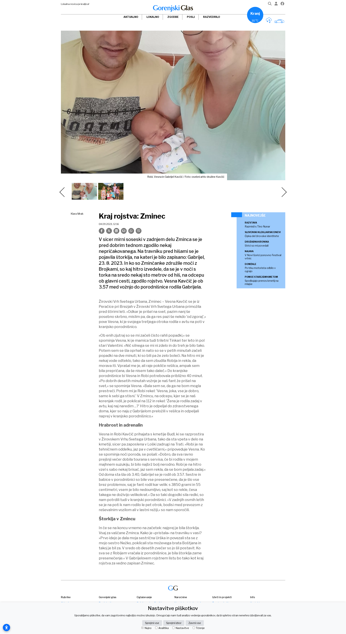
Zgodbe (173, 16)
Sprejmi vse (152, 622)
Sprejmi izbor (173, 622)
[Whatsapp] (131, 231)
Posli (191, 16)
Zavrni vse (194, 622)
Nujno (148, 628)
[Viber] (138, 231)
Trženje (200, 628)
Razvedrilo (211, 16)
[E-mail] (124, 231)
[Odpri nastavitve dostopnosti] (6, 627)
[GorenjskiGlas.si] (173, 8)
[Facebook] (282, 4)
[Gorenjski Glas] (173, 588)
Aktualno (130, 16)
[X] (109, 231)
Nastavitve (182, 628)
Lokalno (153, 16)
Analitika (163, 628)
